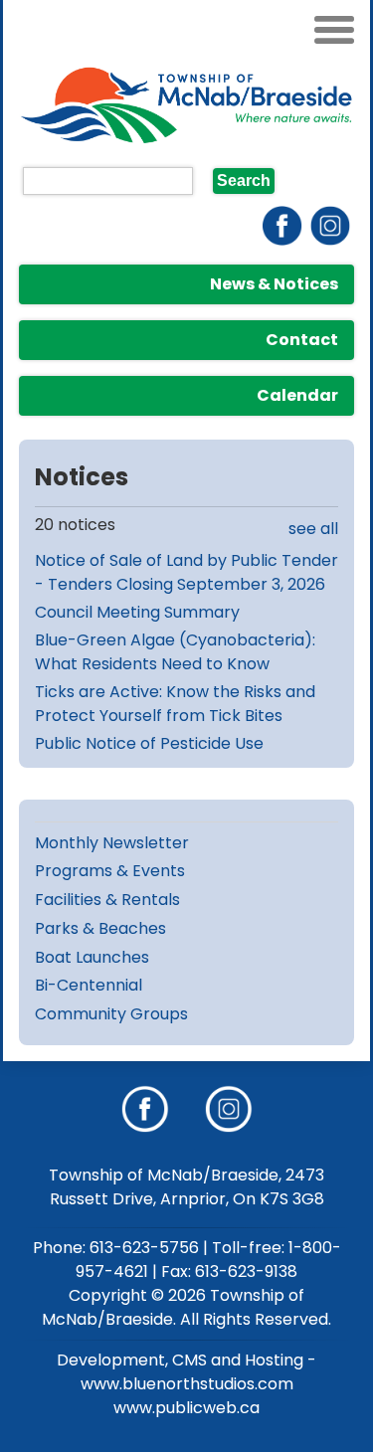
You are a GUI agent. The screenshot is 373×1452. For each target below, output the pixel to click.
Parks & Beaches (100, 928)
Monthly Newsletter (112, 842)
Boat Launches (92, 957)
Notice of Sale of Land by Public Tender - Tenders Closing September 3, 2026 (186, 572)
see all (313, 528)
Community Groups (111, 1013)
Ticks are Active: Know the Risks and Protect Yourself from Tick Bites (175, 703)
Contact (302, 339)
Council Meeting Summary (137, 612)
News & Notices (274, 283)
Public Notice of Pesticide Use (149, 743)
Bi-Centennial (88, 985)
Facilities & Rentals (107, 899)
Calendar (297, 395)
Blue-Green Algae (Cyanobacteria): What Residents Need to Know (175, 652)
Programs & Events (110, 870)
